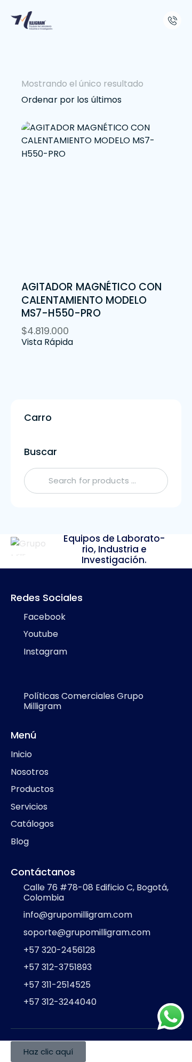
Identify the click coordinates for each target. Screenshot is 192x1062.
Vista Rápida (47, 342)
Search (35, 480)
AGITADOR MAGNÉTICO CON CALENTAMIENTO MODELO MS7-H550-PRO (91, 300)
